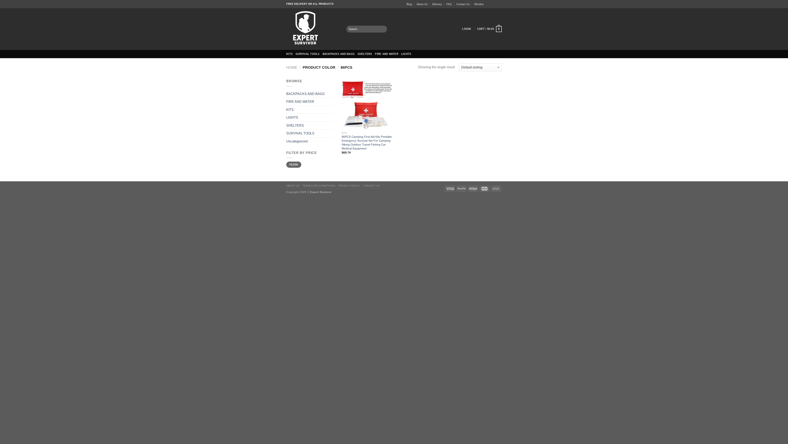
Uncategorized (297, 141)
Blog (409, 4)
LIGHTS (406, 54)
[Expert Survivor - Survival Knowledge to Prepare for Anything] (313, 29)
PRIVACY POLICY (349, 185)
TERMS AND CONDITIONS (318, 185)
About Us (422, 4)
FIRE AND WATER (386, 54)
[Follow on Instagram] (492, 4)
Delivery (437, 4)
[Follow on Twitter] (496, 4)
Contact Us (463, 4)
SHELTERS (364, 54)
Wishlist (479, 4)
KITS (289, 54)
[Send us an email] (499, 4)
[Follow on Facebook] (488, 4)
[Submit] (383, 29)
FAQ (449, 4)
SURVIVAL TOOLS (308, 54)
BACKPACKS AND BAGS (339, 54)
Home (291, 67)
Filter (293, 164)
